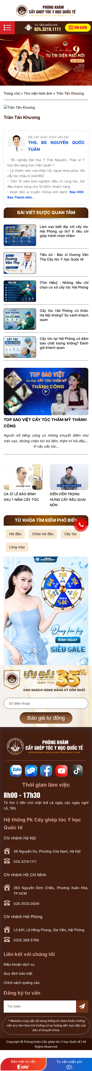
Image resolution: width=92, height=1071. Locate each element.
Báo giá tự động (46, 717)
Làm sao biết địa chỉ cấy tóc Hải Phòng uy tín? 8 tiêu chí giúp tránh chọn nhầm (64, 231)
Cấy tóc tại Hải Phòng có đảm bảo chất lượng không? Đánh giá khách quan (64, 342)
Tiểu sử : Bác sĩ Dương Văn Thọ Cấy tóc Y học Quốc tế (64, 256)
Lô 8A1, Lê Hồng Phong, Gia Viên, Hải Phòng (48, 930)
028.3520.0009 (26, 903)
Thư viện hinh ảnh (38, 93)
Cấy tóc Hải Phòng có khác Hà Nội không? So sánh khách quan (64, 314)
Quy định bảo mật (18, 973)
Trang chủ (12, 93)
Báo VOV (77, 192)
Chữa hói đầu (42, 534)
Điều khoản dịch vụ (19, 964)
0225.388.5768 (26, 940)
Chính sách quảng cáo (21, 983)
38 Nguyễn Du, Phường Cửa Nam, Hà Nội (46, 851)
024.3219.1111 (47, 27)
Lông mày (17, 547)
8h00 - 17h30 (22, 795)
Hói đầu (15, 534)
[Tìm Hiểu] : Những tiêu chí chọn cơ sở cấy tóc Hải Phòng (64, 284)
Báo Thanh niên (19, 197)
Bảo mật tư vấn (23, 1061)
